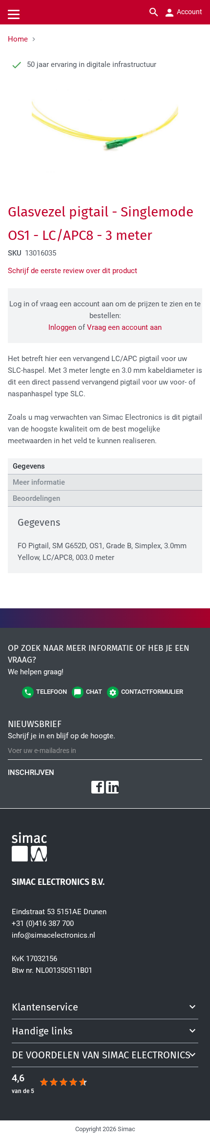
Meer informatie (39, 482)
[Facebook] (97, 787)
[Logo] (105, 848)
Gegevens (29, 466)
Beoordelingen (36, 498)
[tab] (105, 466)
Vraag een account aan (124, 327)
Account (188, 12)
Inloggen (62, 327)
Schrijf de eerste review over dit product (72, 270)
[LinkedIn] (112, 787)
